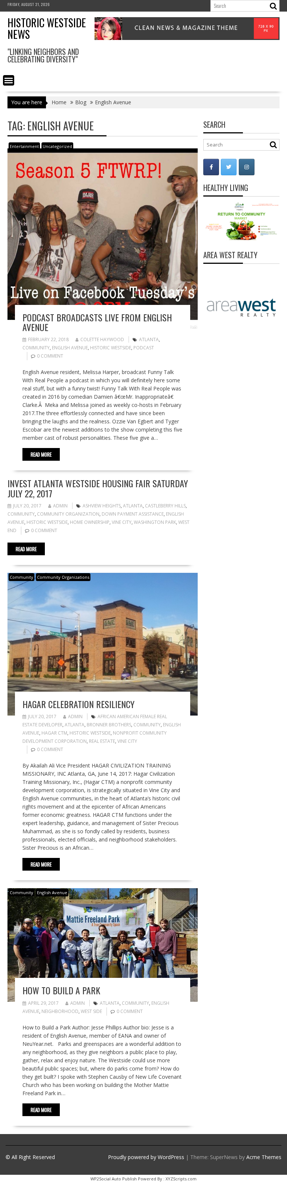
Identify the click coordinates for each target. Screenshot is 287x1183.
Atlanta (149, 339)
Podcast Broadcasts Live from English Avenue (97, 322)
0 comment (50, 356)
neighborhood (59, 1011)
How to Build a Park (61, 990)
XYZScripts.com (181, 1179)
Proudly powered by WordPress (146, 1157)
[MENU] (8, 80)
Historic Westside (110, 348)
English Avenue (70, 348)
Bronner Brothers (109, 725)
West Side (91, 1011)
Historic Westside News (46, 28)
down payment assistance (133, 514)
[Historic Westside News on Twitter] (229, 167)
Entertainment (24, 146)
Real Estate (102, 741)
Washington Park (155, 522)
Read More (41, 454)
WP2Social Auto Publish (113, 1179)
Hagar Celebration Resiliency (78, 704)
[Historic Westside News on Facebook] (211, 167)
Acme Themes (263, 1157)
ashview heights (102, 506)
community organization (68, 514)
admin (60, 506)
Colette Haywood (102, 339)
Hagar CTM (54, 733)
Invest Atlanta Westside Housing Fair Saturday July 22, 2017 (97, 488)
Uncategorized (57, 146)
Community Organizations (63, 577)
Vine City (122, 522)
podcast (143, 348)
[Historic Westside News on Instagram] (246, 167)
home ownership (89, 522)
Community (36, 348)
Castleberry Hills (165, 506)
